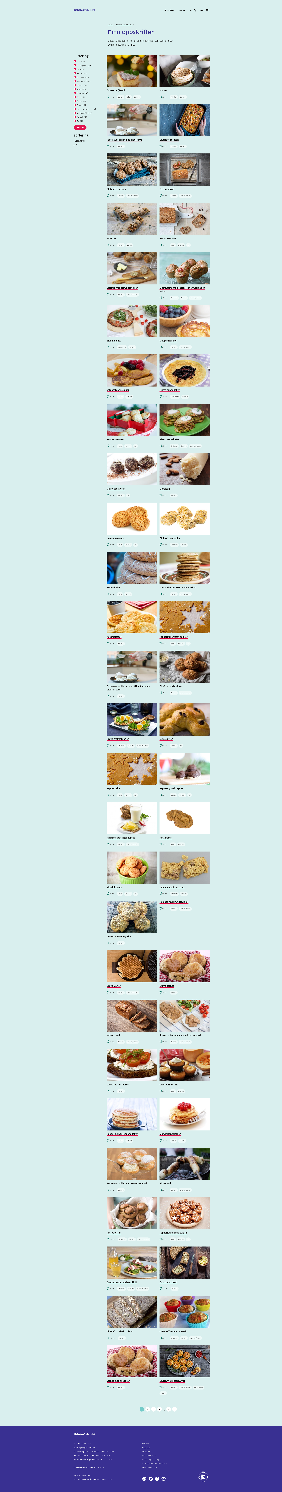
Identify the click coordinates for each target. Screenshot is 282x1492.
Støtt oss (146, 1448)
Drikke (81, 97)
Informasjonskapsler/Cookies (154, 1464)
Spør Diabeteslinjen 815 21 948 (100, 1452)
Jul (80, 121)
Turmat (82, 117)
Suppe (81, 101)
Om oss (145, 1444)
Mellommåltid (84, 113)
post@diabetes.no (87, 1448)
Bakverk (82, 93)
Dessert (82, 85)
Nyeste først (79, 141)
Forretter (83, 77)
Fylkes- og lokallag (150, 1460)
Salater (82, 73)
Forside (110, 24)
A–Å (75, 145)
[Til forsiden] (84, 10)
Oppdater (80, 127)
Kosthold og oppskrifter (124, 24)
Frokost (81, 105)
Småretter (84, 81)
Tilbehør (82, 69)
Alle (81, 62)
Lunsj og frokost (86, 109)
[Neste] (174, 1409)
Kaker (81, 89)
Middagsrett (85, 66)
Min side (146, 1452)
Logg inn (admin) (149, 1468)
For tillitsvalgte (149, 1456)
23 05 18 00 (86, 1444)
